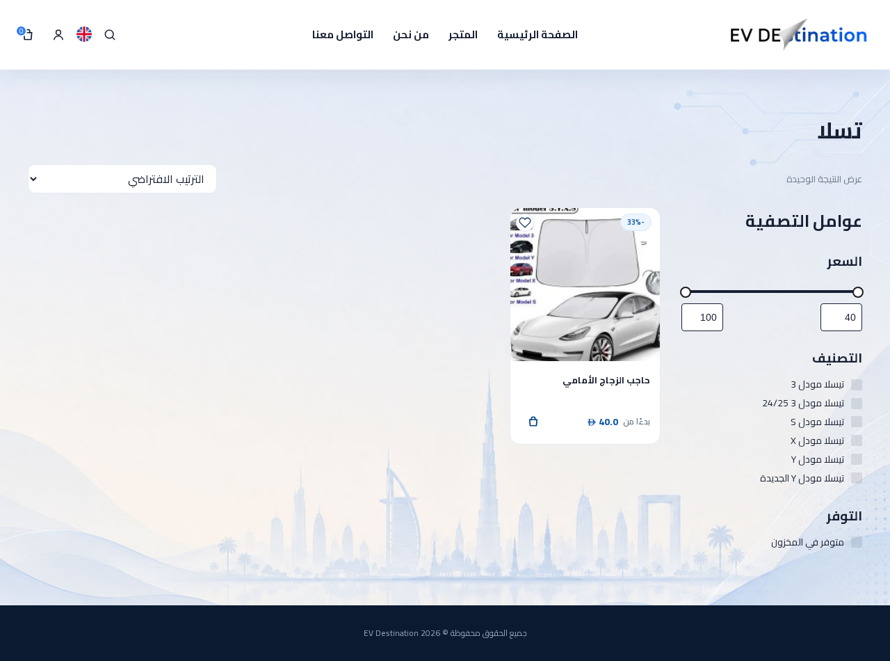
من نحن (411, 34)
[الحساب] (58, 35)
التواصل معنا (342, 34)
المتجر (463, 34)
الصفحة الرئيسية (537, 34)
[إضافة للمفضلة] (525, 222)
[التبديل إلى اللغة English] (84, 34)
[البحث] (110, 35)
